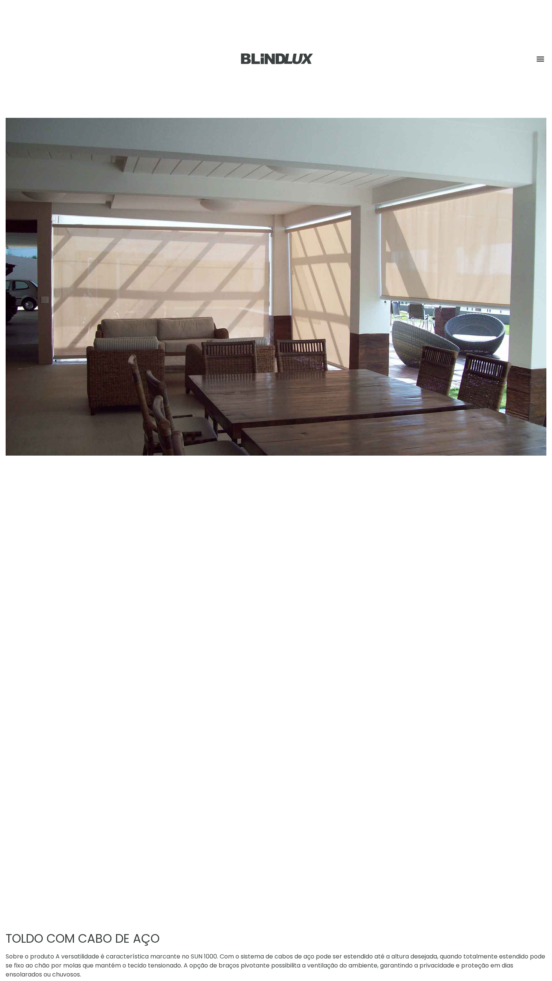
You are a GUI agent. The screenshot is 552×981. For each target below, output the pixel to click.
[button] (540, 59)
